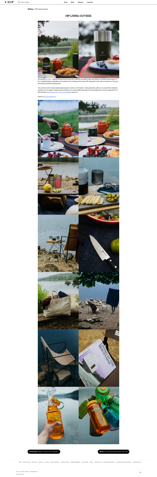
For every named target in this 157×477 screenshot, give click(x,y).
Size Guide (34, 462)
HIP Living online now (49, 96)
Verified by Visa (98, 462)
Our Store (47, 462)
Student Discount (137, 462)
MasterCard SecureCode (108, 462)
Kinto (56, 92)
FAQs (20, 462)
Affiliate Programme (75, 462)
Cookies (91, 462)
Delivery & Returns (65, 462)
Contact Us (40, 462)
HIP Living (48, 79)
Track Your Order (26, 462)
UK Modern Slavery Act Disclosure (124, 462)
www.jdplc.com (34, 471)
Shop (65, 2)
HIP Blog (30, 9)
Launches (90, 2)
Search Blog (25, 2)
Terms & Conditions (55, 462)
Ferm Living (62, 92)
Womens (80, 2)
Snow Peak (50, 92)
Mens (72, 2)
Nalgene (68, 92)
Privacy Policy (85, 462)
